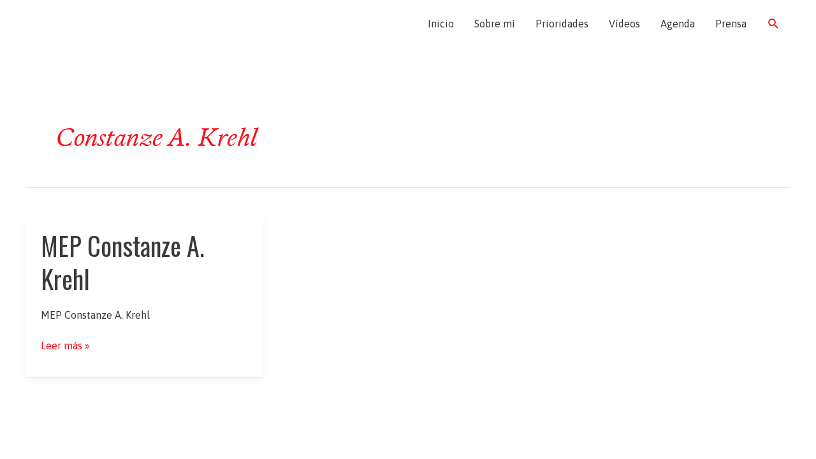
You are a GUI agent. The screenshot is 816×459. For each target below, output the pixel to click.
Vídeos (624, 23)
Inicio (441, 23)
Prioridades (562, 23)
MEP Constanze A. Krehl (123, 262)
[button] (773, 24)
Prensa (731, 23)
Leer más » (65, 346)
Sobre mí (494, 23)
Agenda (677, 23)
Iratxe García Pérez (100, 23)
